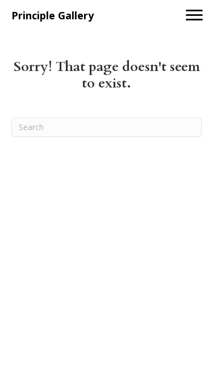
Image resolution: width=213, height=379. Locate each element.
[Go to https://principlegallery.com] (85, 15)
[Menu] (194, 15)
